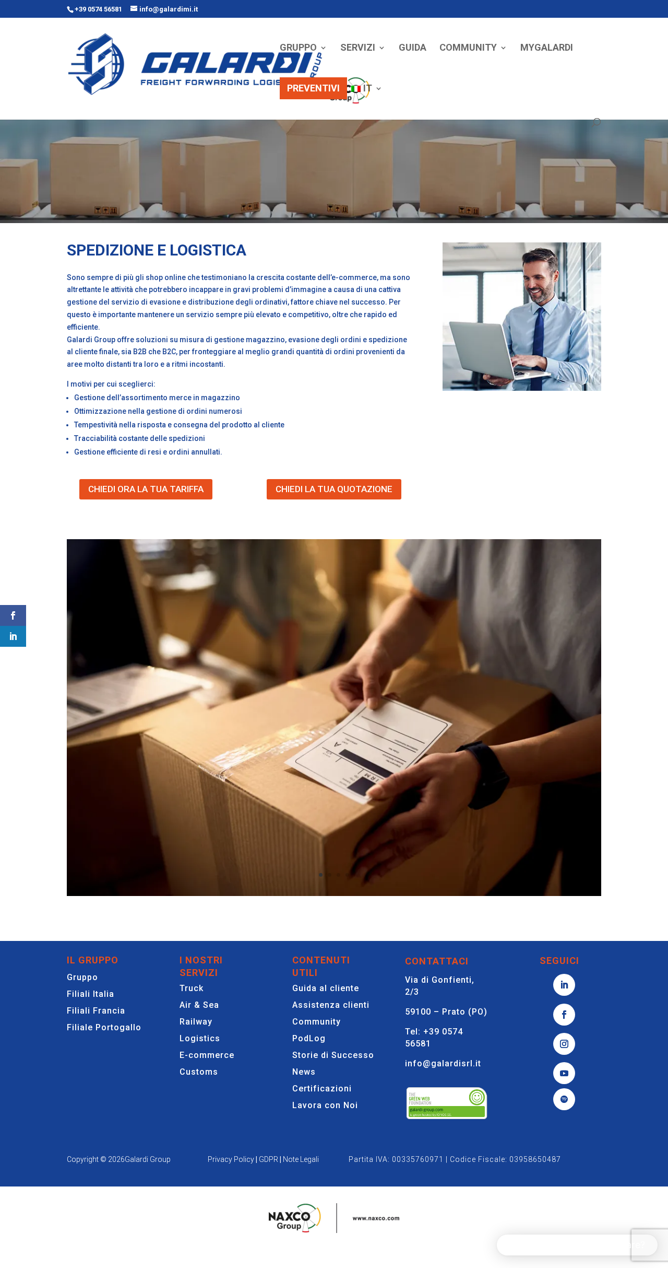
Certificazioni (322, 1088)
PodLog (309, 1038)
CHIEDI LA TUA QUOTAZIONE (334, 489)
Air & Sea (199, 1005)
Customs (199, 1072)
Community (316, 1022)
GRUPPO (298, 48)
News (304, 1072)
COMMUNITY (468, 48)
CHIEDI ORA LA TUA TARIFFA (146, 489)
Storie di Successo (333, 1055)
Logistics (200, 1038)
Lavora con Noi (325, 1105)
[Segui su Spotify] (564, 1099)
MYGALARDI (546, 48)
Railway (196, 1022)
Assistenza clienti (330, 1005)
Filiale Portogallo (104, 1027)
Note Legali (301, 1159)
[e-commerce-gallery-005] (334, 893)
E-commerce (207, 1055)
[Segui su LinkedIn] (564, 985)
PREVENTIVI (313, 88)
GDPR (268, 1159)
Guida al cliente (325, 988)
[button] (577, 1245)
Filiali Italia (90, 994)
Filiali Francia (96, 1011)
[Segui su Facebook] (564, 1015)
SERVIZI (357, 48)
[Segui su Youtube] (564, 1073)
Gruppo (82, 977)
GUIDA (412, 48)
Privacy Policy (231, 1159)
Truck (192, 988)
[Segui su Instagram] (564, 1044)
